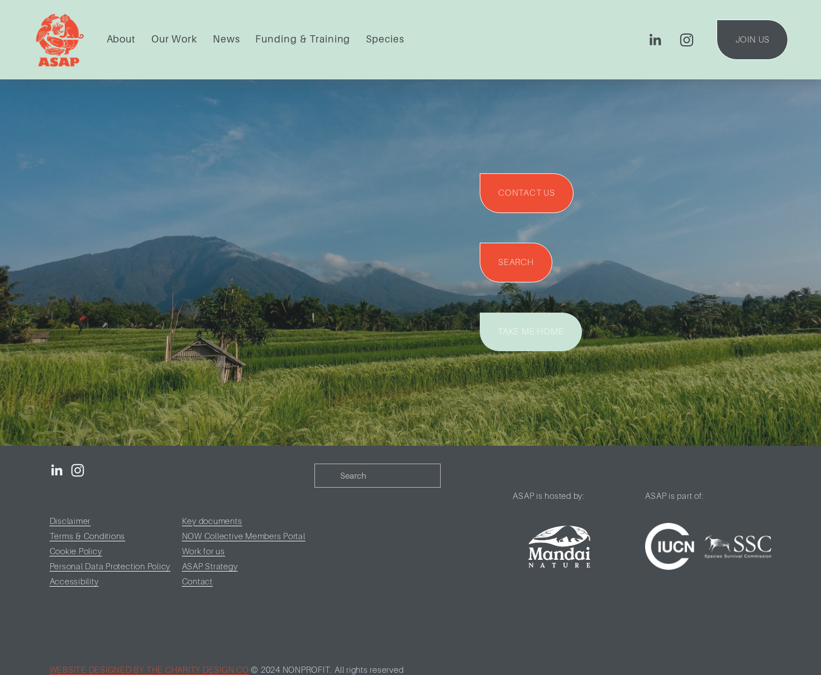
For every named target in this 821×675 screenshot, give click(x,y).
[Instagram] (687, 40)
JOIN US (753, 40)
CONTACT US (526, 193)
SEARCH (516, 262)
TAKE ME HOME (531, 332)
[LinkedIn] (655, 40)
